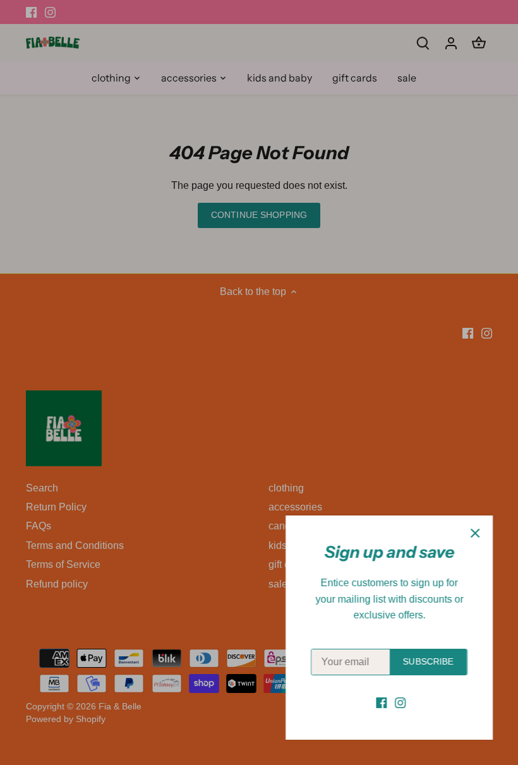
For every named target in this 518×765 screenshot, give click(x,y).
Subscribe (428, 661)
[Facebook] (381, 702)
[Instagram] (400, 702)
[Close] (475, 533)
